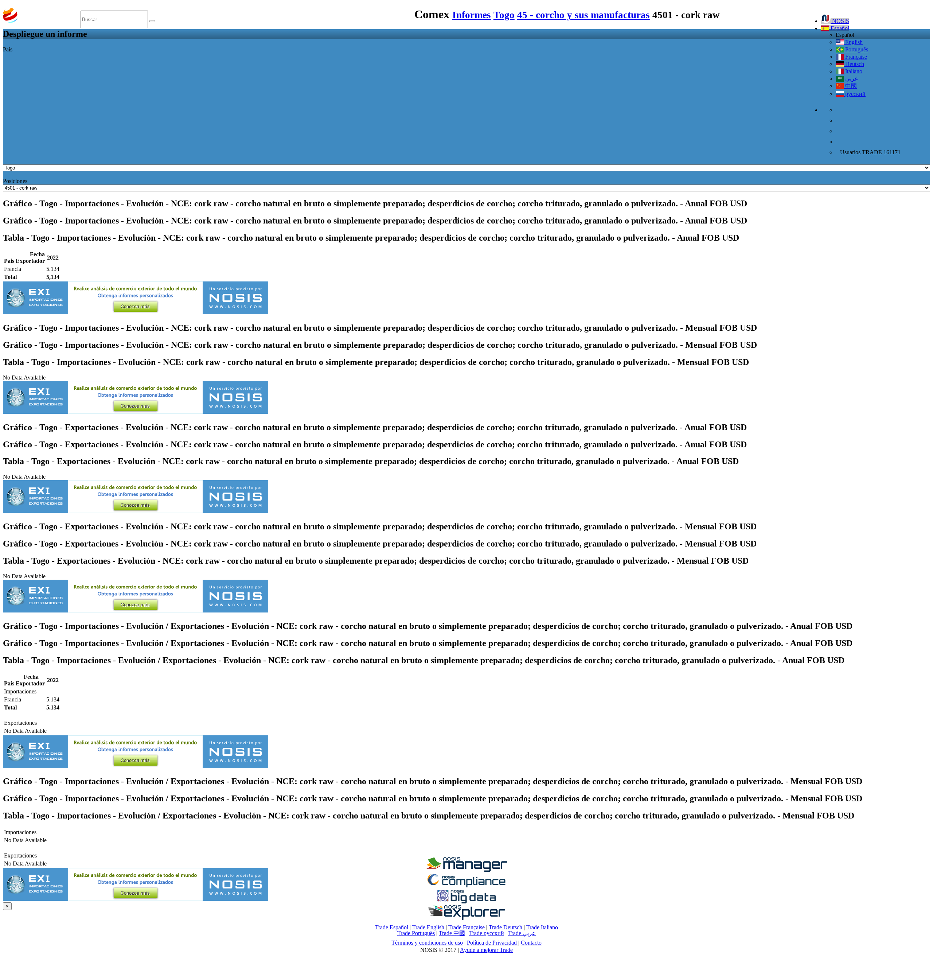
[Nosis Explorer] (466, 918)
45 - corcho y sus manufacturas (583, 14)
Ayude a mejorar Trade (486, 950)
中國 (850, 86)
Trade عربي (522, 933)
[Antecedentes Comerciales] (466, 870)
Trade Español (391, 927)
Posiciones (15, 181)
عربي (851, 78)
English (853, 42)
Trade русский (486, 933)
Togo (504, 14)
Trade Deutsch (505, 927)
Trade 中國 (452, 933)
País (7, 49)
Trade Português (416, 933)
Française (855, 57)
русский (855, 94)
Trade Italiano (542, 927)
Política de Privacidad (492, 943)
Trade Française (466, 927)
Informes (471, 14)
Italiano (853, 71)
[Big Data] (466, 902)
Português (856, 49)
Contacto (531, 943)
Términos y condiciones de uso (427, 943)
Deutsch (854, 64)
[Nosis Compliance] (466, 886)
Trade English (428, 927)
